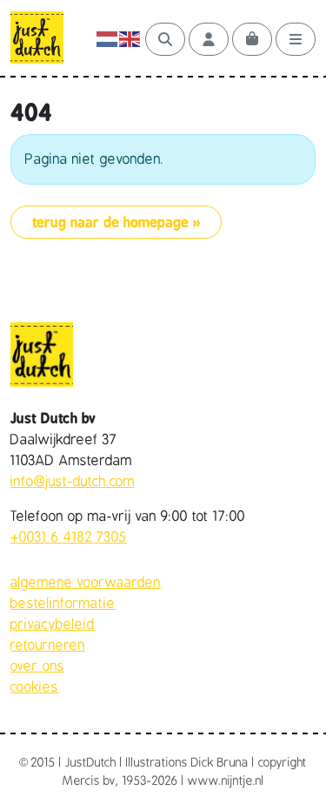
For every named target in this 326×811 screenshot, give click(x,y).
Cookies (34, 687)
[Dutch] (107, 39)
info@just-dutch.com (72, 482)
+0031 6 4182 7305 (68, 537)
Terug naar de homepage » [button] (116, 222)
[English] (130, 39)
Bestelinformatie (63, 604)
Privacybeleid (52, 624)
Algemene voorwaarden (85, 583)
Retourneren (47, 645)
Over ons (37, 666)
